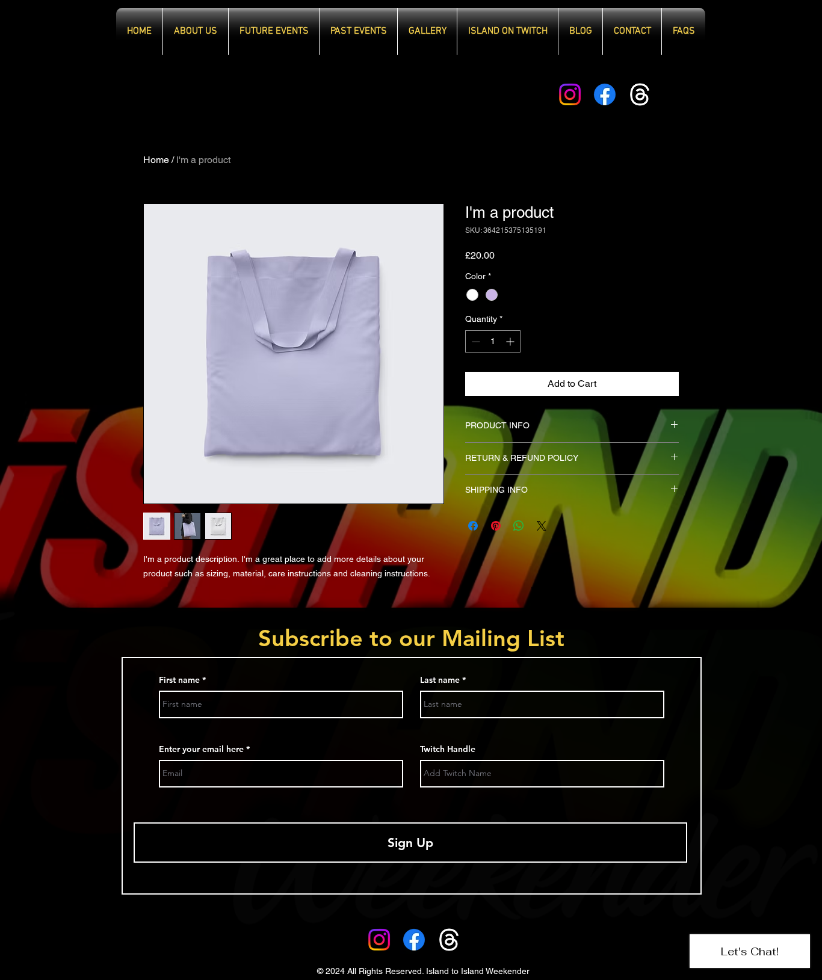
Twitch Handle (447, 749)
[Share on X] (541, 526)
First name (179, 680)
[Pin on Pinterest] (496, 526)
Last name (440, 680)
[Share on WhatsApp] (518, 526)
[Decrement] (474, 341)
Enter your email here (201, 749)
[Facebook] (604, 94)
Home (156, 159)
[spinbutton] (493, 341)
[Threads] (639, 94)
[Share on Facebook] (473, 526)
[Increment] (511, 341)
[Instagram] (569, 94)
